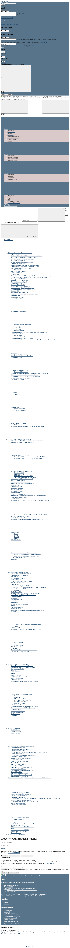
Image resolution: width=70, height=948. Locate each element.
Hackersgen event (16, 709)
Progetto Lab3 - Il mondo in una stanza (21, 694)
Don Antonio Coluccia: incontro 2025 (21, 268)
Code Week (14, 715)
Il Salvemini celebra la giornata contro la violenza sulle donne (27, 426)
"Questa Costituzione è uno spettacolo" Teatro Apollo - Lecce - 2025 (29, 277)
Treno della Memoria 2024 (18, 283)
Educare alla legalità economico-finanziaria (22, 262)
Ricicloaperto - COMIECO (18, 279)
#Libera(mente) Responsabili (18, 410)
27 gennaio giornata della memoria (20, 370)
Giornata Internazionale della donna (20, 336)
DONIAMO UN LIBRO (18, 557)
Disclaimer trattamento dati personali (10, 933)
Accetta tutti (26, 856)
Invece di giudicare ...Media (18, 423)
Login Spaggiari (44, 42)
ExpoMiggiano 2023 (16, 590)
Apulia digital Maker (16, 592)
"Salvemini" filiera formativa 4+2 (16, 834)
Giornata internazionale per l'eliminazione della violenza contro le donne (30, 332)
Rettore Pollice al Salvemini (18, 578)
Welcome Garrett (15, 492)
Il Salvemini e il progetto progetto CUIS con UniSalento (26, 629)
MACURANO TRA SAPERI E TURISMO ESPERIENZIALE (31, 515)
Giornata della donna (16, 357)
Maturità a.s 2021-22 (16, 627)
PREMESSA (18, 695)
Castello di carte (15, 498)
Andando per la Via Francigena (19, 575)
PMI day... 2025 (15, 576)
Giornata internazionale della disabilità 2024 (23, 289)
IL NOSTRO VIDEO (20, 703)
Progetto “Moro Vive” (17, 489)
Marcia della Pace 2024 (17, 297)
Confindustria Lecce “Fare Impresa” (20, 792)
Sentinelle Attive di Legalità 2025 (20, 280)
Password (19, 15)
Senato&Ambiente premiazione (23, 324)
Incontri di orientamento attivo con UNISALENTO (25, 593)
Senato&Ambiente (19, 330)
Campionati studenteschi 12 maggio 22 (21, 775)
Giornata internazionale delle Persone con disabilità (24, 375)
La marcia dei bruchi (16, 335)
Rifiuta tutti (14, 856)
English (16, 535)
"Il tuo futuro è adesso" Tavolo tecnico (21, 581)
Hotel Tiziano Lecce (19, 819)
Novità (66, 210)
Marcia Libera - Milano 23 (18, 333)
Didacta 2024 (14, 820)
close (2, 114)
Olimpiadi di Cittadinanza (18, 263)
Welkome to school (16, 608)
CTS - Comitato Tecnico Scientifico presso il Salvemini (26, 624)
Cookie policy (8, 910)
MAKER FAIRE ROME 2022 (19, 604)
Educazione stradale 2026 (18, 260)
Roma (12, 828)
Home (66, 209)
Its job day (14, 598)
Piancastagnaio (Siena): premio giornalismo (22, 483)
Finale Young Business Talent (19, 497)
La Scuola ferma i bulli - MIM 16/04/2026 (22, 259)
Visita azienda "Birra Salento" (19, 804)
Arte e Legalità (15, 291)
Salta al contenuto (5, 1)
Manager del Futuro (16, 599)
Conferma (9, 94)
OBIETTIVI (17, 697)
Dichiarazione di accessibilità (12, 916)
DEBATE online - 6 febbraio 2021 (23, 476)
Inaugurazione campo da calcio (19, 776)
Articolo (20, 327)
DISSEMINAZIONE (20, 701)
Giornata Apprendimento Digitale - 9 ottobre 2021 (24, 706)
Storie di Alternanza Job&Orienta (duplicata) (23, 708)
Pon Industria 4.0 (15, 714)
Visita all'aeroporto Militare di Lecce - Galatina (23, 595)
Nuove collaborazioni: (17, 607)
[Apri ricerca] (55, 107)
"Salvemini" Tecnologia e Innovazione (18, 664)
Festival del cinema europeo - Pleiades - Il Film (24, 553)
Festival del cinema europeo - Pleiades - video (26, 556)
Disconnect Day (15, 274)
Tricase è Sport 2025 (16, 766)
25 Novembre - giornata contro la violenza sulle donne (25, 376)
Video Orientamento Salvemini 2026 (21, 573)
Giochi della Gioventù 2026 (18, 756)
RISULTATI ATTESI (20, 698)
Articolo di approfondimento (22, 643)
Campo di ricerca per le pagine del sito (11, 220)
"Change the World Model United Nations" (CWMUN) (26, 801)
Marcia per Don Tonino (17, 379)
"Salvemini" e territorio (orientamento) (18, 572)
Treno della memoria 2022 (18, 596)
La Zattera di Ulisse (16, 269)
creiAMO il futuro (16, 601)
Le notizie (66, 214)
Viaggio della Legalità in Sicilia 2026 (21, 794)
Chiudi (2, 52)
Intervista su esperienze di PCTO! (20, 830)
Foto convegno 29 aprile (20, 354)
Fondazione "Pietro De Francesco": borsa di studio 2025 (29, 457)
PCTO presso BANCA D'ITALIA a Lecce (22, 827)
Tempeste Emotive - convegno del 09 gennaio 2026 (25, 265)
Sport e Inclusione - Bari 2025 (19, 271)
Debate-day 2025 (19, 473)
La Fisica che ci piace (17, 491)
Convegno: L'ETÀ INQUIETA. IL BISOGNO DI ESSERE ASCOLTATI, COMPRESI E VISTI (37, 798)
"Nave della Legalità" (17, 298)
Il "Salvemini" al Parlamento (19, 311)
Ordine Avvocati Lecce (17, 486)
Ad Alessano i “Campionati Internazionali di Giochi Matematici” (28, 495)
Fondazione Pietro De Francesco (20, 455)
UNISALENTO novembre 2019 (20, 651)
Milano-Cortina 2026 (16, 759)
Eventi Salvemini (8, 240)
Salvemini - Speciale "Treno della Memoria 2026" (24, 442)
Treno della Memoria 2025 (18, 285)
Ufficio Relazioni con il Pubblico (13, 915)
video (15, 424)
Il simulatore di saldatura (17, 712)
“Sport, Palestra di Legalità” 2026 (20, 749)
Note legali (7, 912)
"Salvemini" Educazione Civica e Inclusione (20, 253)
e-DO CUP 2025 (15, 672)
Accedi (3, 4)
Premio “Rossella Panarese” (18, 480)
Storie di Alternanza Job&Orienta (20, 817)
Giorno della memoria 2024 (18, 589)
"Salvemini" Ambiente (14, 728)
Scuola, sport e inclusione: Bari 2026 (21, 758)
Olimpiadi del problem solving (19, 705)
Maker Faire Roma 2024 (17, 678)
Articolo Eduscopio (16, 647)
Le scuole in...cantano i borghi (19, 494)
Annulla (3, 94)
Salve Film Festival (16, 540)
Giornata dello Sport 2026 (18, 747)
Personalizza (4, 856)
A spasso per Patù (16, 532)
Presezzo (13, 670)
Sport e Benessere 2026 (17, 753)
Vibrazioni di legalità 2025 (18, 272)
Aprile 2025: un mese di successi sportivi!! (22, 767)
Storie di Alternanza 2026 (18, 803)
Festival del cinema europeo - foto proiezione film (27, 554)
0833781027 (9, 887)
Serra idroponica (15, 733)
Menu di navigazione (32, 237)
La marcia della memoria (21, 372)
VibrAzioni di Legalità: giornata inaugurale (22, 288)
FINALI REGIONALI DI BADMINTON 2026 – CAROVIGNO (29, 752)
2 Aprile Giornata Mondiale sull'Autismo (22, 356)
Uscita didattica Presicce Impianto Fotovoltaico (23, 824)
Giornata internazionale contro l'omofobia (22, 338)
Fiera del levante (15, 602)
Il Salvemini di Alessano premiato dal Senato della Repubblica (27, 519)
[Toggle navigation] (14, 107)
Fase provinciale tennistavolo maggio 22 (22, 773)
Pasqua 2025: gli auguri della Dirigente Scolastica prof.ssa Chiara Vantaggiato (32, 275)
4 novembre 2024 (15, 295)
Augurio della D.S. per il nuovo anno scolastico (24, 650)
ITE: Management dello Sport (19, 795)
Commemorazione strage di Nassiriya (21, 378)
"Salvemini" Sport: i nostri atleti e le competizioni (21, 746)
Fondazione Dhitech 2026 (18, 797)
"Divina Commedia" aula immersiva (20, 482)
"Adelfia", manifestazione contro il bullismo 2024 (24, 294)
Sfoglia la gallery (18, 645)
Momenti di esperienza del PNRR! (20, 516)
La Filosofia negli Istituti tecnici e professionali (23, 477)
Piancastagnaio (15, 584)
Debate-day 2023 (19, 474)
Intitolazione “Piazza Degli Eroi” (20, 292)
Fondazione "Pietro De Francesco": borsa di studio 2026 (29, 458)
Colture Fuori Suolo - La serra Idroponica (22, 666)
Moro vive (14, 392)
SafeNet (13, 673)
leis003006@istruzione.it (21, 888)
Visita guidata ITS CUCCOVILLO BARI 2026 (24, 667)
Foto (19, 326)
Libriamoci (14, 559)
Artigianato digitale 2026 (17, 669)
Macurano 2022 (15, 485)
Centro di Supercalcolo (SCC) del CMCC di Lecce (24, 681)
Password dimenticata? (7, 18)
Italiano (16, 534)
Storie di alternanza (16, 833)
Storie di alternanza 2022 (17, 825)
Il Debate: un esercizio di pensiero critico (22, 471)
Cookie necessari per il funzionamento (11, 868)
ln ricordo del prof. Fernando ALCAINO (22, 479)
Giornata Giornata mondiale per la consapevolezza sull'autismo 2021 (29, 373)
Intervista (13, 605)
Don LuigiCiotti (15, 254)
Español (16, 537)
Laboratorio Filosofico (17, 488)
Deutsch (16, 538)
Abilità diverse (15, 407)
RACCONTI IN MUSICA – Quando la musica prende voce (27, 440)
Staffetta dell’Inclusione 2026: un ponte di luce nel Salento (26, 256)
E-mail (18, 39)
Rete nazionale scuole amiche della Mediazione (23, 257)
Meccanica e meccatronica (18, 711)
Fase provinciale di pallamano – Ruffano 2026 (23, 755)
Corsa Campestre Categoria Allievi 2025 (22, 770)
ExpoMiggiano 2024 (16, 579)
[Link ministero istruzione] (8, 3)
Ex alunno (13, 611)
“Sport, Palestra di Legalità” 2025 (20, 761)
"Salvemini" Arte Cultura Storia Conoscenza (20, 439)
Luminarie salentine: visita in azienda (21, 800)
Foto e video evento (19, 408)
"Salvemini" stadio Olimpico (18, 769)
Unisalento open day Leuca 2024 (20, 585)
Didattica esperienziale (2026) (19, 750)
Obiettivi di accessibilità (10, 918)
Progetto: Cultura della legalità (19, 282)
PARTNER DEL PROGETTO (22, 700)
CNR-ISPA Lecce (16, 731)
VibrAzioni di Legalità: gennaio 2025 (21, 286)
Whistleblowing (8, 919)
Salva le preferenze (14, 872)
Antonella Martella (16, 762)
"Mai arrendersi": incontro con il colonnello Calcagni (25, 266)
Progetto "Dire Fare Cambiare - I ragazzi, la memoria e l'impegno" (29, 587)
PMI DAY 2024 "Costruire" (18, 582)
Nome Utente (20, 13)
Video (19, 329)
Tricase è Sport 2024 (16, 772)
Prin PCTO (14, 822)
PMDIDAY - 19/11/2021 (18, 642)
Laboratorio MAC (16, 679)
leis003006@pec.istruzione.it (22, 890)
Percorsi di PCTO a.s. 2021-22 (19, 831)
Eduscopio (14, 648)
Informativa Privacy (9, 913)
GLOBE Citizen (15, 730)
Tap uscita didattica (16, 675)
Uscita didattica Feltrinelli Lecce (19, 518)
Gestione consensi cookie (11, 921)
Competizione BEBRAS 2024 (19, 676)
